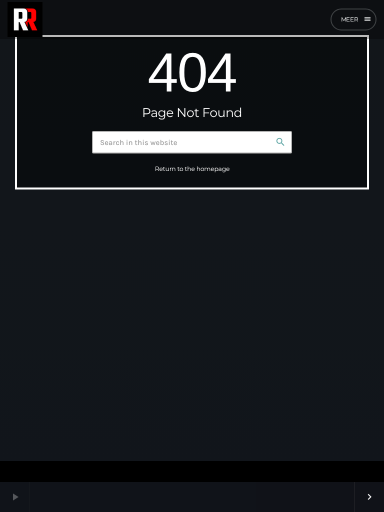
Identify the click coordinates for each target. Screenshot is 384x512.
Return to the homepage (192, 169)
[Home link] (25, 19)
